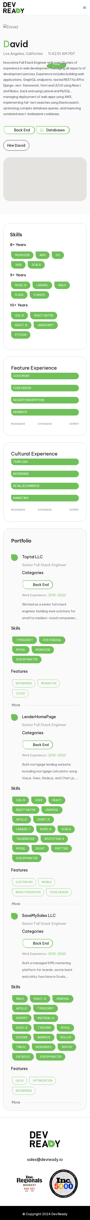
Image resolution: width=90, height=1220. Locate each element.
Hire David (16, 145)
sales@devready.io (45, 1159)
